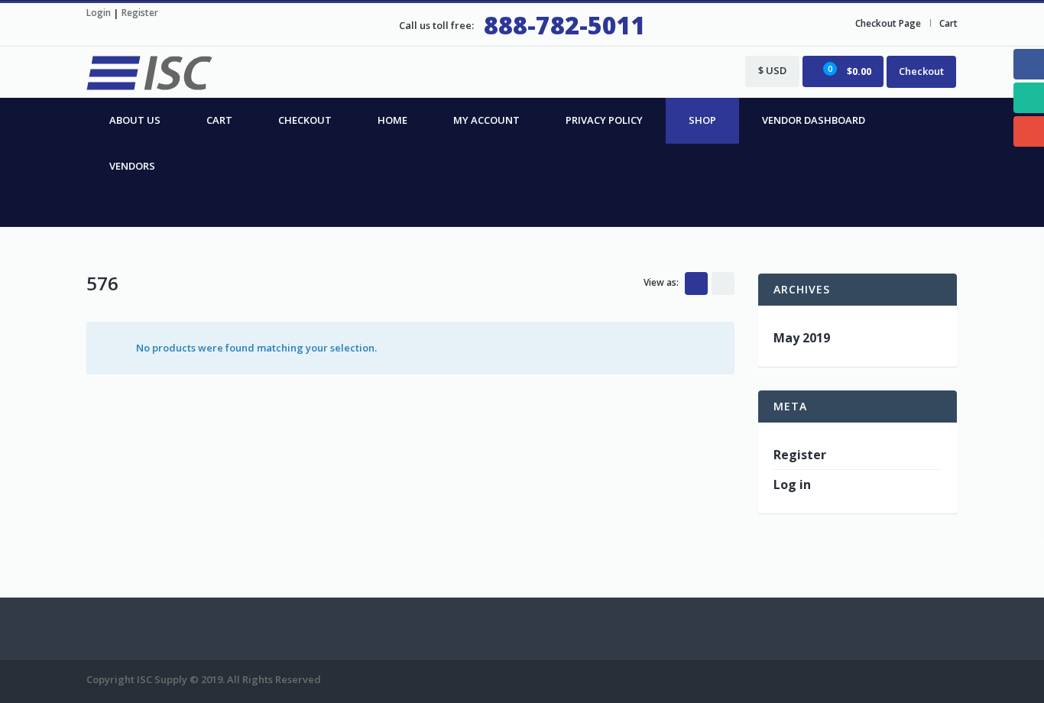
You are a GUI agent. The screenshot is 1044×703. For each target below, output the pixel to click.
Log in (792, 484)
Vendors (132, 166)
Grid (696, 283)
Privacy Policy (604, 120)
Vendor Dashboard (813, 120)
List (723, 283)
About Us (134, 120)
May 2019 (801, 337)
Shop (702, 120)
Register (140, 12)
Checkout (921, 71)
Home (392, 120)
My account (486, 120)
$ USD (772, 70)
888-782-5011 (565, 24)
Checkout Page (888, 23)
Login (98, 12)
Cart (948, 23)
